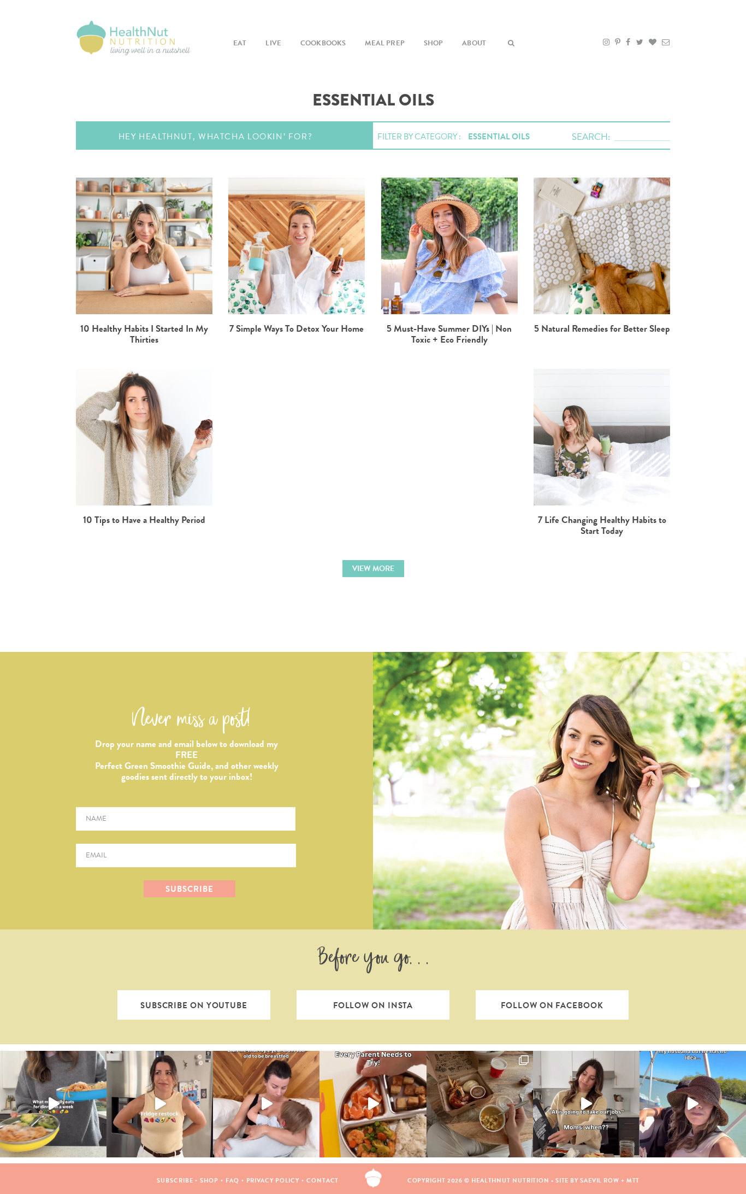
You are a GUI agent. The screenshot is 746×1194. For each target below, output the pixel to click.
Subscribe (175, 1180)
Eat (240, 43)
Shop (433, 43)
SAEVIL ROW (599, 1180)
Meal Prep (385, 43)
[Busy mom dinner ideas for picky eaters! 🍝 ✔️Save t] (53, 1104)
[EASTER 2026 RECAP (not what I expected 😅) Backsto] (480, 1104)
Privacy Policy (273, 1180)
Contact (322, 1180)
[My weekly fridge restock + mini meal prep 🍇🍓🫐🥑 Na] (159, 1104)
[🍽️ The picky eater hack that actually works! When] (372, 1104)
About (474, 43)
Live (273, 43)
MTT (633, 1180)
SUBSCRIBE (189, 889)
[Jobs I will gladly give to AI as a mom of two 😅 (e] (586, 1104)
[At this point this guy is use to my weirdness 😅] (693, 1104)
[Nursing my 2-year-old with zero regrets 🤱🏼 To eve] (266, 1104)
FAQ (232, 1180)
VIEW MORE (373, 568)
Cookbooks (323, 43)
